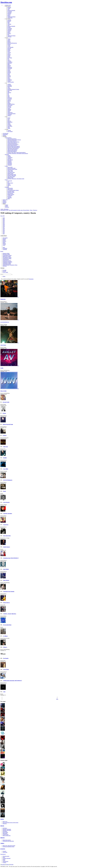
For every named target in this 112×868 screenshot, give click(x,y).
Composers (9, 165)
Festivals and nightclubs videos (8, 846)
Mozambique (9, 121)
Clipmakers (9, 197)
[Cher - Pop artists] (2, 807)
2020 (4, 224)
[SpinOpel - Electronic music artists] (2, 734)
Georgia (8, 88)
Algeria (8, 117)
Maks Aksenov (6, 580)
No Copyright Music (7, 624)
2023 (4, 221)
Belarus (8, 40)
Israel (8, 95)
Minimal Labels (10, 177)
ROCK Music (5, 832)
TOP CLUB (5, 199)
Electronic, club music (7, 829)
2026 (4, 217)
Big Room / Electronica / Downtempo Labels (15, 178)
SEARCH (7, 207)
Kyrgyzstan (9, 98)
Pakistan (9, 103)
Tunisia (8, 128)
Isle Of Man (9, 57)
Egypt (8, 118)
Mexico (8, 15)
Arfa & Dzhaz (6, 669)
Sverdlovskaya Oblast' (7, 260)
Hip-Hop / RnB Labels (11, 175)
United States (9, 17)
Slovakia (9, 75)
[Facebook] (2, 864)
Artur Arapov (3, 345)
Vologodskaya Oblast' (7, 263)
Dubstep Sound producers (12, 145)
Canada (8, 8)
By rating (2, 268)
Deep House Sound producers (13, 148)
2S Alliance (5, 636)
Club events (5, 852)
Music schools (10, 189)
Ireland (8, 56)
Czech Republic (10, 47)
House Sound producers (11, 138)
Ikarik (4, 491)
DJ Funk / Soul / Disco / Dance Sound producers (16, 152)
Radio (8, 198)
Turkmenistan (9, 112)
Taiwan (8, 108)
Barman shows (10, 182)
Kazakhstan (9, 97)
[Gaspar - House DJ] (2, 725)
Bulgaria (9, 44)
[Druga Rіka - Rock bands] (2, 770)
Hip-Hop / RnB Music (7, 830)
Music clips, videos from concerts (9, 845)
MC (8, 186)
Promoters (9, 196)
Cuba (8, 9)
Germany (9, 52)
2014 (4, 230)
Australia (9, 130)
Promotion (7, 187)
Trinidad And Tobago (11, 16)
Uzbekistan (9, 114)
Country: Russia (3, 235)
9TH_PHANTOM (6, 535)
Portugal (9, 71)
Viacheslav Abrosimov (7, 513)
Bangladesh (9, 86)
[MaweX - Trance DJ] (2, 711)
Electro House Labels (11, 168)
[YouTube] (11, 864)
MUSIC (4, 200)
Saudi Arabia (9, 105)
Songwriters (9, 163)
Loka (4, 691)
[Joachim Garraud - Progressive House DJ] (2, 798)
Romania (9, 72)
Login (2, 209)
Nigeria (8, 123)
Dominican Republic (11, 10)
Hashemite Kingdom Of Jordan (13, 89)
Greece (8, 53)
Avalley (1, 368)
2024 (4, 219)
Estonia (8, 49)
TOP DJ (4, 135)
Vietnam (9, 115)
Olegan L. (5, 647)
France (8, 51)
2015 (4, 229)
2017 (4, 227)
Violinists (9, 156)
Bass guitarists (10, 159)
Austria (8, 39)
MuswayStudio (3, 390)
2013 (4, 231)
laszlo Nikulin (6, 569)
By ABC (4, 271)
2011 (4, 233)
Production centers (10, 192)
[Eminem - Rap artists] (2, 803)
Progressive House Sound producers (14, 139)
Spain (8, 77)
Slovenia (9, 76)
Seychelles (9, 125)
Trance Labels (10, 170)
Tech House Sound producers (12, 143)
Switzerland (9, 79)
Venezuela (9, 36)
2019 (4, 225)
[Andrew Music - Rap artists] (2, 730)
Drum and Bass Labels (11, 174)
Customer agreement (6, 858)
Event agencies (10, 193)
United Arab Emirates (11, 113)
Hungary (9, 54)
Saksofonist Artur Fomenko (8, 591)
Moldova (9, 65)
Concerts (4, 851)
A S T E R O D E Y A (4, 322)
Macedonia (9, 63)
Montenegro (9, 67)
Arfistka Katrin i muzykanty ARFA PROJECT (12, 680)
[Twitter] (7, 864)
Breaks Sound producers (12, 151)
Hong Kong (9, 90)
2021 (4, 223)
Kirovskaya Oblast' (6, 254)
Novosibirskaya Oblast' (7, 257)
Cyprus (8, 46)
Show (2, 854)
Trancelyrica (5, 524)
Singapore (9, 106)
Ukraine (8, 80)
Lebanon (9, 99)
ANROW (4, 435)
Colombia (9, 24)
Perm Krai (5, 265)
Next (57, 699)
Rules (4, 857)
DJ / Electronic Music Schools (13, 190)
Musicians (7, 154)
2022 (4, 222)
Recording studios (10, 191)
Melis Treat (5, 446)
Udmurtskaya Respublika (7, 261)
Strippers (9, 185)
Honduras (9, 13)
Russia (8, 73)
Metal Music (5, 833)
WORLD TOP (8, 5)
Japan (8, 96)
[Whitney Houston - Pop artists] (2, 789)
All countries (5, 237)
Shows (6, 179)
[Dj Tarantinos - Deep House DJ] (2, 721)
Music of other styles (6, 835)
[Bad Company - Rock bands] (2, 780)
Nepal (8, 101)
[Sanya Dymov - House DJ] (2, 766)
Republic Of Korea (11, 104)
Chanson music (5, 834)
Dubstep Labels (10, 173)
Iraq (8, 94)
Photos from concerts (7, 840)
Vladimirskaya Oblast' (7, 262)
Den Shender (5, 658)
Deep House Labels (11, 176)
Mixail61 (5, 457)
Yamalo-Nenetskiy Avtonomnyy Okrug (10, 264)
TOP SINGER (5, 133)
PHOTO (4, 202)
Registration (6, 209)
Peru (8, 34)
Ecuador (9, 27)
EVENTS (4, 201)
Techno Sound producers (12, 142)
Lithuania (9, 60)
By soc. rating (5, 272)
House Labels (10, 167)
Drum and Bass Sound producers (13, 146)
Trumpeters (9, 161)
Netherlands (9, 68)
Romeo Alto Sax (6, 602)
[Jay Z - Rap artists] (2, 816)
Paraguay (9, 33)
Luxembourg (9, 62)
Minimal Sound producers (12, 150)
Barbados (9, 7)
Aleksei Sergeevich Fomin (8, 424)
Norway (8, 69)
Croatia (8, 45)
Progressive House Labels (12, 169)
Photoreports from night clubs (8, 841)
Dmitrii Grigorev (6, 546)
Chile (8, 23)
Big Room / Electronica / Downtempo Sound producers (17, 153)
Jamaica (8, 14)
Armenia (9, 84)
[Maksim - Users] (2, 753)
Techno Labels (10, 171)
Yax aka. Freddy (6, 402)
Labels (6, 166)
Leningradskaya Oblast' (7, 255)
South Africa (9, 126)
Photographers (10, 188)
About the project (6, 856)
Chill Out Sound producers (12, 149)
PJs (8, 181)
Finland (8, 50)
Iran (8, 93)
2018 (4, 226)
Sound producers (8, 137)
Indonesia (9, 92)
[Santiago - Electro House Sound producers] (2, 744)
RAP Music (5, 831)
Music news (5, 821)
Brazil (8, 22)
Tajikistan (9, 109)
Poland (8, 70)
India (8, 91)
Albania (8, 38)
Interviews (5, 823)
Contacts (4, 862)
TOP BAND (5, 134)
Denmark (9, 48)
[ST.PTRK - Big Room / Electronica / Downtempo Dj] (2, 758)
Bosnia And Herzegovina (12, 43)
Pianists (8, 155)
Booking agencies (10, 194)
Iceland (8, 55)
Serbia (8, 74)
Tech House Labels (11, 172)
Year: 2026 (2, 215)
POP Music (5, 828)
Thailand (9, 110)
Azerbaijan (9, 85)
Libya (8, 119)
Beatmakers (9, 162)
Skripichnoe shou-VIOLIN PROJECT (11, 558)
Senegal (8, 124)
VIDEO (6, 205)
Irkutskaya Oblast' (6, 253)
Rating (4, 276)
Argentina (9, 19)
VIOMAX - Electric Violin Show (9, 613)
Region (1, 251)
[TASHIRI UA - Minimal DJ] (2, 739)
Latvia (8, 59)
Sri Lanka (9, 107)
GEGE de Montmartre (7, 480)
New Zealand (9, 131)
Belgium (9, 42)
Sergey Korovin (6, 502)
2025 (4, 218)
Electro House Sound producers (13, 141)
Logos (4, 860)
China (8, 87)
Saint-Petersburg (6, 259)
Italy (8, 58)
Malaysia (9, 100)
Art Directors (9, 195)
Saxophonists (9, 157)
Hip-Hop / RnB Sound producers (13, 147)
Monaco (8, 66)
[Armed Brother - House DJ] (2, 793)
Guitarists (9, 158)
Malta (8, 64)
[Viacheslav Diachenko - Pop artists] (2, 748)
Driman (4, 413)
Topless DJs (9, 180)
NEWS (6, 206)
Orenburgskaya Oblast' (7, 258)
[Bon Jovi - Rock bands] (2, 812)
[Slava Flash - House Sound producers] (2, 784)
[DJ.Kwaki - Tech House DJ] (2, 716)
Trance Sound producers (11, 140)
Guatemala (9, 12)
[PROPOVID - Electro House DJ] (2, 707)
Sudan (8, 127)
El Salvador (9, 11)
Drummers (9, 160)
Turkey (8, 111)
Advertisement (5, 861)
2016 (4, 228)
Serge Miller (5, 468)
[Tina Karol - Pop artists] (2, 775)
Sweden (8, 78)
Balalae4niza (2, 299)
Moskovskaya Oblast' (7, 256)
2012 (4, 232)
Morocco (9, 120)
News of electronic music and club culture (10, 822)
